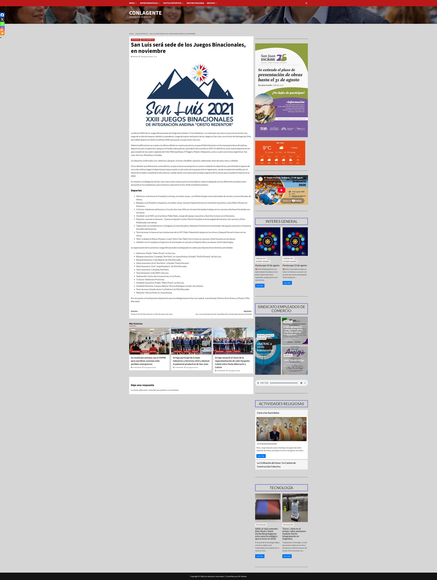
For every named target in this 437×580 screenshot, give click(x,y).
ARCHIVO (211, 3)
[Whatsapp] (2, 24)
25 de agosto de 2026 (234, 371)
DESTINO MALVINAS (195, 3)
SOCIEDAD (262, 338)
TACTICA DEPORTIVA (172, 3)
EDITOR (135, 56)
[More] (2, 33)
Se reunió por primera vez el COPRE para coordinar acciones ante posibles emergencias (148, 361)
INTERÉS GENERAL (263, 261)
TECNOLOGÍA (261, 525)
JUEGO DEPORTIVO (148, 40)
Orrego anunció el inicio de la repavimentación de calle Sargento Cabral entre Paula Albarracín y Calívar (232, 362)
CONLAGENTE (145, 13)
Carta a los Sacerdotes (268, 412)
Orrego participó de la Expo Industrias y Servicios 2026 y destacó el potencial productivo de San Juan (191, 361)
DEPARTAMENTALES (149, 3)
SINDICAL (269, 335)
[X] (2, 19)
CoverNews (230, 576)
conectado (152, 390)
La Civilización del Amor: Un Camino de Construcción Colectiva (276, 464)
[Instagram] (2, 28)
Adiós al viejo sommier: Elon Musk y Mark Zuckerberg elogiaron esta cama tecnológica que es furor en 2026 (266, 533)
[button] (306, 3)
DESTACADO (135, 40)
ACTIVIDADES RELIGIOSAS (267, 444)
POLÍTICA (153, 352)
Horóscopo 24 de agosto (267, 265)
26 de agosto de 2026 (150, 367)
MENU (132, 3)
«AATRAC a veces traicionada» (265, 347)
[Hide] (1, 37)
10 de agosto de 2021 (147, 56)
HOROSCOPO (261, 258)
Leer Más (260, 286)
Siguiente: (224, 312)
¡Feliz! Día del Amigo (294, 360)
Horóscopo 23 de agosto (295, 265)
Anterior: (152, 312)
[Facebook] (2, 15)
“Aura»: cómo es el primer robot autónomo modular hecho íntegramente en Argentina (294, 533)
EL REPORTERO (137, 367)
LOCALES (144, 352)
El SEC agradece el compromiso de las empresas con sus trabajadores (293, 331)
